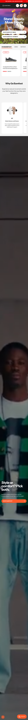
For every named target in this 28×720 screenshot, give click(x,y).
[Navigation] (25, 5)
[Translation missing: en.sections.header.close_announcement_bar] (27, 1)
